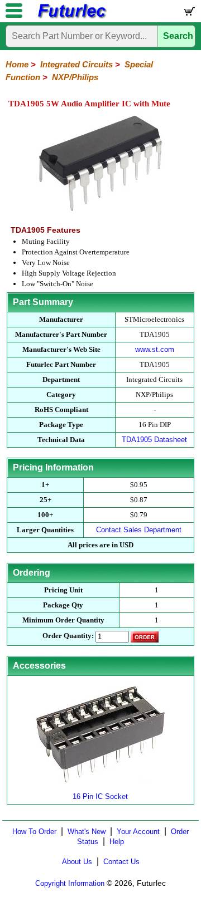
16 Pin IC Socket (100, 796)
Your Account (138, 831)
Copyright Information (69, 883)
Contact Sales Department (138, 530)
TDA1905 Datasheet (154, 439)
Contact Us (121, 861)
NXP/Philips (75, 77)
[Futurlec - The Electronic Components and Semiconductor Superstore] (71, 17)
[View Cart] (188, 13)
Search (178, 36)
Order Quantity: (68, 635)
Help (116, 841)
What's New (87, 831)
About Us (77, 861)
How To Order (34, 831)
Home (17, 64)
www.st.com (154, 349)
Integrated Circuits (76, 64)
